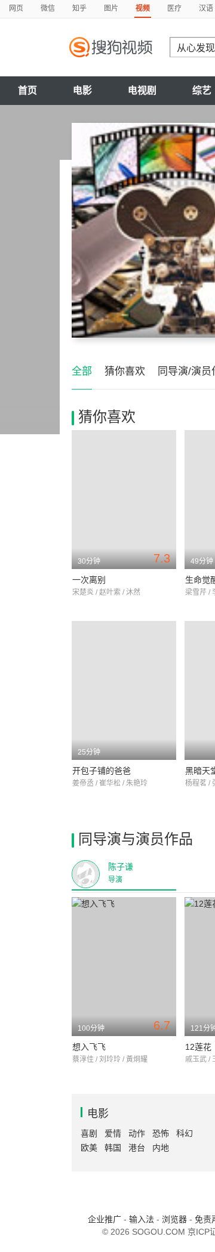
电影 (82, 90)
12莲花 (198, 1047)
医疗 (174, 8)
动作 (136, 1133)
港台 (136, 1147)
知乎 (79, 8)
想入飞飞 (89, 1047)
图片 (111, 8)
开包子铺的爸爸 (101, 770)
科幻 (184, 1133)
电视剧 (142, 90)
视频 (143, 8)
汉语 (206, 8)
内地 (160, 1147)
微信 (48, 8)
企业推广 (104, 1219)
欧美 (89, 1147)
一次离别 (89, 580)
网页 (16, 8)
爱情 (113, 1133)
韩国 (113, 1147)
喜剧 (89, 1133)
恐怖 (160, 1133)
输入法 (141, 1219)
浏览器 (174, 1219)
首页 (27, 90)
